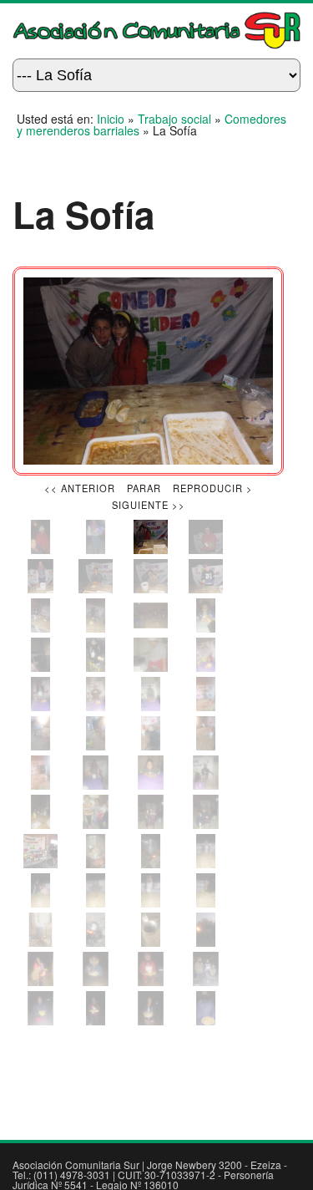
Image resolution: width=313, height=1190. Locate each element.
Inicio (110, 118)
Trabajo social (174, 118)
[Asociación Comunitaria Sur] (156, 44)
